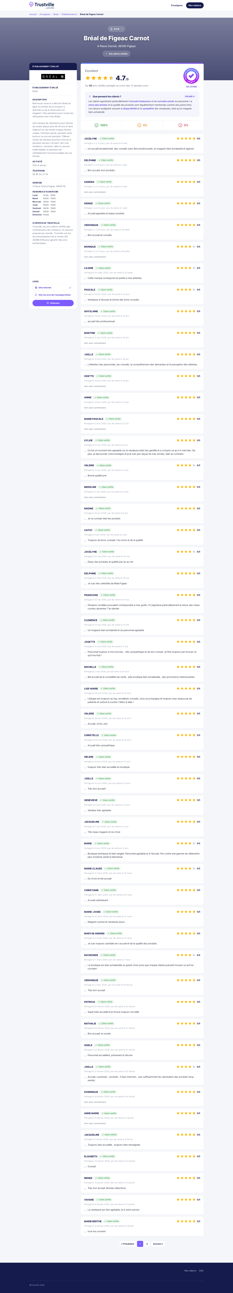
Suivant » (158, 1243)
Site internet (45, 287)
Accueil (32, 14)
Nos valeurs (194, 5)
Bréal (55, 14)
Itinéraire (55, 303)
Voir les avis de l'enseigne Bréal (55, 295)
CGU (201, 1270)
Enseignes (177, 5)
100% (104, 125)
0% (145, 125)
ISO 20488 (191, 86)
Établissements (69, 14)
